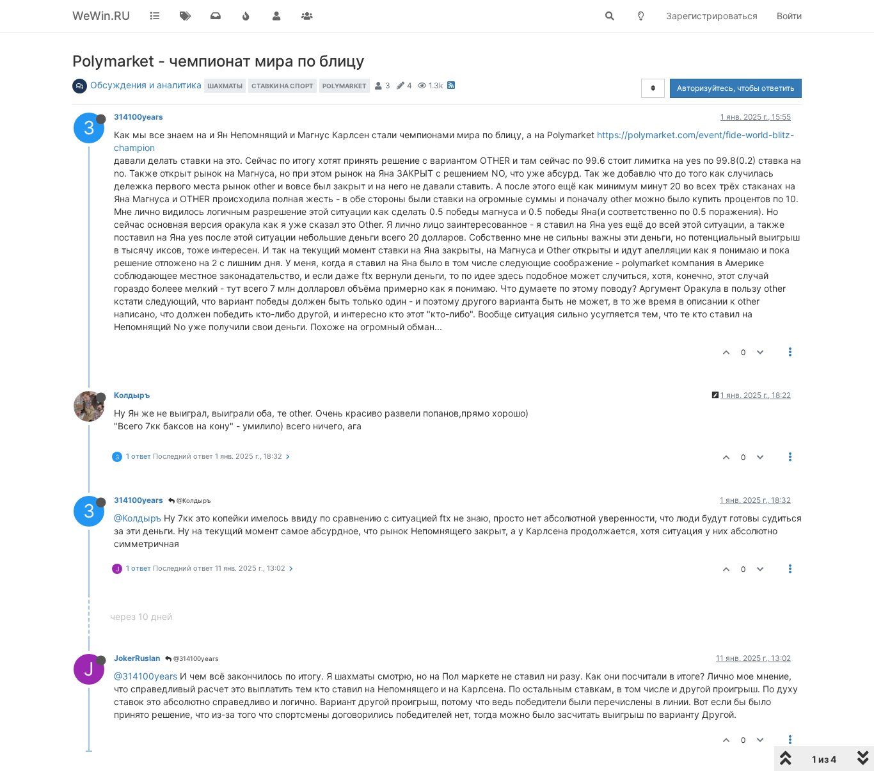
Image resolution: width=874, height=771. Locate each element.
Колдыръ (132, 395)
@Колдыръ (193, 500)
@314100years (194, 658)
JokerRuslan (137, 658)
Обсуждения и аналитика (146, 84)
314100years (138, 117)
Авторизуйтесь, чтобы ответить (736, 88)
